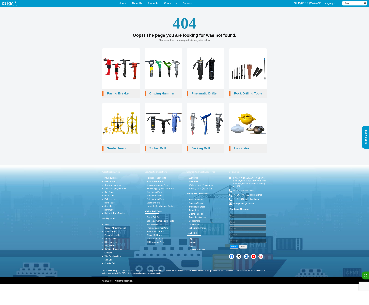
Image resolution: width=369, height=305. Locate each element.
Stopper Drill (110, 231)
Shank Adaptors (196, 199)
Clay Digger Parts (154, 192)
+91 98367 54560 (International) (247, 195)
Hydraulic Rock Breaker (115, 213)
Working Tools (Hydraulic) (200, 188)
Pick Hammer (111, 199)
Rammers (109, 210)
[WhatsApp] (365, 276)
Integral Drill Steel (197, 207)
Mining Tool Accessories (198, 193)
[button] (234, 247)
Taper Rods (194, 210)
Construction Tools (111, 172)
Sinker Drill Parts (154, 217)
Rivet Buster (110, 181)
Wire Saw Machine (113, 256)
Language (330, 3)
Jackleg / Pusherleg (114, 249)
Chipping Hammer (113, 185)
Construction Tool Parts (156, 172)
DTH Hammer (111, 242)
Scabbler (109, 206)
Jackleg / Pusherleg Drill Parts (160, 221)
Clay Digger (110, 192)
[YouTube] (253, 256)
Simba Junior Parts (155, 231)
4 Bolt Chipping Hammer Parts (160, 188)
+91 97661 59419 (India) (244, 191)
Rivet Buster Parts (155, 181)
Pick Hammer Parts (155, 199)
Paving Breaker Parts (156, 178)
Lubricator (193, 178)
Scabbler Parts (153, 203)
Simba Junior (111, 238)
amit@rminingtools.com (307, 2)
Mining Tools (108, 218)
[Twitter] (238, 256)
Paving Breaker (111, 178)
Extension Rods (196, 214)
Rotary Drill (109, 195)
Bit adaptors (194, 221)
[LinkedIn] (246, 256)
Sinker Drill (109, 224)
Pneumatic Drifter (113, 235)
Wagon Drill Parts (154, 235)
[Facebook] (231, 256)
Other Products (196, 224)
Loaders (108, 253)
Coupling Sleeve (196, 203)
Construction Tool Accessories (201, 172)
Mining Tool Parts (153, 211)
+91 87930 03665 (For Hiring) (246, 199)
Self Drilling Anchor (197, 228)
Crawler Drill (110, 263)
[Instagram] (260, 256)
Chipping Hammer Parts (158, 185)
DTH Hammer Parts (155, 242)
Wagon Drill (110, 246)
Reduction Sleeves (197, 217)
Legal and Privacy (197, 250)
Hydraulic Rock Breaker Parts (160, 206)
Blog (191, 246)
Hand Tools (110, 203)
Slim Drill (108, 260)
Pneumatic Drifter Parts (157, 228)
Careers (192, 242)
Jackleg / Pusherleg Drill (115, 228)
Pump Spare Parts (155, 238)
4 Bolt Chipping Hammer (116, 188)
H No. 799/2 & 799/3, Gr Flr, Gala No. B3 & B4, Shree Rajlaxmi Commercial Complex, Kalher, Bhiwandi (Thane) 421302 (249, 182)
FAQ (191, 239)
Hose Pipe (193, 181)
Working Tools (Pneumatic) (201, 185)
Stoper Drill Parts (154, 224)
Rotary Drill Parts (154, 195)
